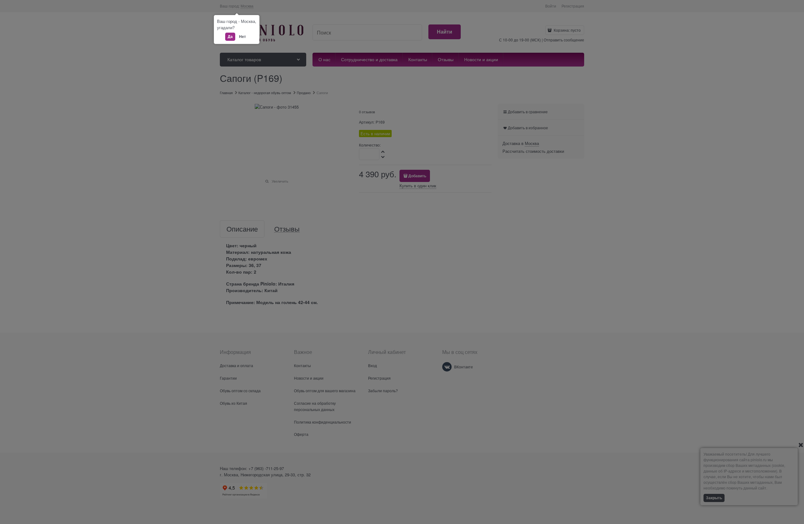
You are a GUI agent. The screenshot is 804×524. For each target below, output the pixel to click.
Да (230, 36)
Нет (242, 36)
